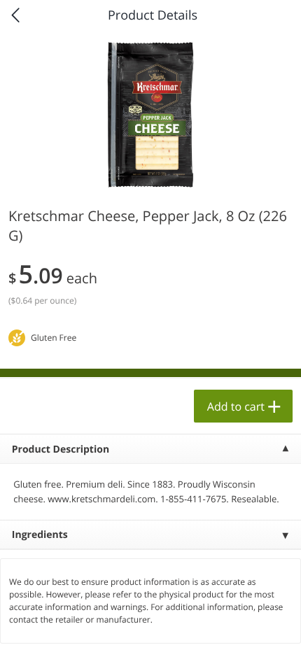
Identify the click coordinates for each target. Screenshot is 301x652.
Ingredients (40, 534)
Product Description (60, 449)
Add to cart (236, 406)
